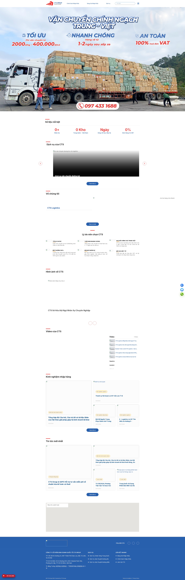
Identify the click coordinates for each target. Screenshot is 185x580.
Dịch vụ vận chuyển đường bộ (67, 176)
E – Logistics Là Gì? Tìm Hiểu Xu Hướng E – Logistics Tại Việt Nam (127, 421)
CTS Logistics (53, 208)
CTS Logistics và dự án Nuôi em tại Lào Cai (125, 356)
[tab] (123, 341)
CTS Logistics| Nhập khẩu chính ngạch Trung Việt (127, 340)
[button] (69, 208)
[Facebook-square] (129, 543)
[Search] (133, 3)
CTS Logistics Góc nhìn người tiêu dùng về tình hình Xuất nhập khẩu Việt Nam (133, 344)
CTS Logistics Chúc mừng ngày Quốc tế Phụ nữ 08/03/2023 (129, 352)
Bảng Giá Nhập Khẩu (92, 3)
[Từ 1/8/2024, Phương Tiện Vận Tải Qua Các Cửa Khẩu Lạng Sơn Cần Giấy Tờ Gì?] (104, 475)
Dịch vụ (108, 3)
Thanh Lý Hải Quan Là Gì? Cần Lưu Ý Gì (109, 396)
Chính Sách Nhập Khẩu (73, 3)
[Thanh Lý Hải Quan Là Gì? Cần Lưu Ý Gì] (116, 387)
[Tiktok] (138, 543)
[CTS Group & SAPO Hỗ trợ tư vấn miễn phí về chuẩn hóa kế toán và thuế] (69, 462)
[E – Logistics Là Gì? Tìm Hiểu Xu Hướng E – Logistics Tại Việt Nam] (128, 410)
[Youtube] (133, 543)
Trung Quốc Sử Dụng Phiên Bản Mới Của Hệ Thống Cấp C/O (127, 486)
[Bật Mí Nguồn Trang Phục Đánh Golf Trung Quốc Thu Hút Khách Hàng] (104, 410)
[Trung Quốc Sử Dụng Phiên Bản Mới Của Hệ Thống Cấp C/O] (128, 475)
